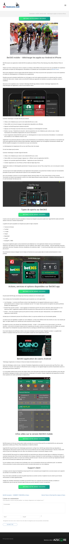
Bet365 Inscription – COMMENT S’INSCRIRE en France (16, 495)
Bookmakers (32, 13)
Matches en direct (48, 540)
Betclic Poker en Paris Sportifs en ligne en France (53, 495)
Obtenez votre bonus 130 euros (34, 18)
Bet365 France (55, 69)
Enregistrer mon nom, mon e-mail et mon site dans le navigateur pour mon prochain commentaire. (26, 520)
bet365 (37, 13)
